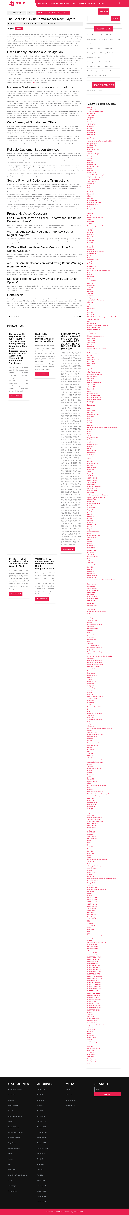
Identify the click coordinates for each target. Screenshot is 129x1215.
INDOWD (90, 312)
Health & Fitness (13, 1127)
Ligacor (89, 895)
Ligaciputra (90, 694)
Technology (12, 1186)
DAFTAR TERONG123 (94, 976)
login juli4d (90, 1050)
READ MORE (16, 396)
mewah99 (90, 929)
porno (89, 255)
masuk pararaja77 (93, 1023)
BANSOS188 (91, 586)
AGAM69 (90, 476)
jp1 (88, 709)
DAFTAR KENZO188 (94, 993)
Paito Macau (91, 722)
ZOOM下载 (91, 715)
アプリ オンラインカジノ (95, 177)
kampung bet (91, 524)
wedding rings (91, 618)
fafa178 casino (92, 122)
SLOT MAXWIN (92, 488)
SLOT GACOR (92, 588)
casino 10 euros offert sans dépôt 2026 (99, 141)
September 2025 (42, 1148)
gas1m (89, 274)
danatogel (90, 1035)
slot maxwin (91, 308)
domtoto (90, 630)
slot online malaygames (94, 955)
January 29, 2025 (15, 23)
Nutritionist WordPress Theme (58, 1212)
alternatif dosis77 (92, 944)
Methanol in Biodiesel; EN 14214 (97, 325)
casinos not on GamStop (95, 217)
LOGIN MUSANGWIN (94, 999)
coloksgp (90, 885)
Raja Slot (90, 198)
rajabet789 (90, 516)
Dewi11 (89, 677)
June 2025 (40, 1164)
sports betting (91, 1037)
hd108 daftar (91, 828)
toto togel (90, 465)
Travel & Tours (12, 1191)
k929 (89, 921)
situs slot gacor (92, 868)
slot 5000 (90, 847)
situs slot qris (91, 537)
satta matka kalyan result (95, 762)
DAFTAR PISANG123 (94, 972)
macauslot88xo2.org (93, 414)
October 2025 (41, 1143)
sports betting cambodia (95, 821)
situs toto (90, 690)
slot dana (90, 766)
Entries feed (69, 1095)
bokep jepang (91, 584)
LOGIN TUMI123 (92, 1001)
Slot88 (89, 459)
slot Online (90, 454)
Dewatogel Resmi (93, 743)
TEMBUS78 (91, 406)
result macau (91, 467)
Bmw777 (90, 236)
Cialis (89, 370)
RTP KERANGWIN (93, 590)
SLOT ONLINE (92, 478)
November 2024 (42, 1202)
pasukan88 (90, 425)
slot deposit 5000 (92, 628)
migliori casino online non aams (97, 813)
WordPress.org (70, 1105)
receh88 (90, 461)
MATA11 (90, 741)
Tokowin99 (90, 1052)
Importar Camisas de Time (95, 664)
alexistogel (90, 126)
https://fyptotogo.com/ (94, 382)
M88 (88, 187)
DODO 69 (90, 594)
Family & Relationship (86, 3)
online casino (91, 681)
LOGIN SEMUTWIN (93, 995)
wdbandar (90, 658)
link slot (89, 671)
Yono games (91, 156)
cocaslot (90, 213)
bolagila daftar (91, 209)
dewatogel (90, 552)
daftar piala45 (91, 919)
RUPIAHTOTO (92, 802)
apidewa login (91, 253)
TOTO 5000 (91, 1029)
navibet (89, 168)
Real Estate (12, 1169)
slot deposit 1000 (92, 948)
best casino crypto (93, 556)
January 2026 (41, 1127)
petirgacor (90, 346)
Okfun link (90, 268)
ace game (90, 117)
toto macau (91, 637)
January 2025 (41, 1191)
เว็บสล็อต (90, 302)
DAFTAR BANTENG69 (94, 978)
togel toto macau (92, 881)
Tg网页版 (90, 1014)
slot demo (90, 442)
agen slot (90, 874)
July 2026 (40, 1095)
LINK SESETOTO (93, 548)
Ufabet (89, 730)
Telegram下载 (91, 109)
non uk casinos (92, 565)
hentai (89, 533)
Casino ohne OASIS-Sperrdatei (97, 942)
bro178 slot (91, 361)
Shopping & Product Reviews (17, 1175)
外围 (88, 560)
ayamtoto (90, 569)
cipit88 (89, 471)
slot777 (89, 613)
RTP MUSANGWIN (93, 599)
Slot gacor (90, 249)
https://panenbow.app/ (94, 397)
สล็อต (89, 196)
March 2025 (41, 1180)
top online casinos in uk (94, 647)
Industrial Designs (14, 1137)
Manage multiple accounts (95, 336)
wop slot (90, 412)
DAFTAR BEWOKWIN (94, 957)
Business (54, 3)
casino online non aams (94, 582)
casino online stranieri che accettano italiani (101, 580)
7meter (89, 679)
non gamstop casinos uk (95, 374)
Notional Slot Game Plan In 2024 (99, 48)
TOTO (89, 435)
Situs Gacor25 (91, 609)
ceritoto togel (91, 804)
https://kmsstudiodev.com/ (95, 792)
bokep (89, 238)
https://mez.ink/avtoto (94, 527)
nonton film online (93, 260)
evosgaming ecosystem (94, 719)
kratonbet (90, 170)
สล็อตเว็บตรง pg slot (93, 372)
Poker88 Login (92, 736)
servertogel (91, 1054)
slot (34, 82)
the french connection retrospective (98, 270)
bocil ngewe (91, 853)
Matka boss (91, 872)
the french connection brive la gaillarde (99, 728)
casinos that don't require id (96, 497)
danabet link (91, 669)
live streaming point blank (95, 707)
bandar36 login (92, 639)
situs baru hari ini (92, 823)
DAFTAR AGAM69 (93, 961)
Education (11, 1111)
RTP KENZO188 (92, 597)
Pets (9, 1164)
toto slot (89, 940)
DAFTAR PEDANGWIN (94, 970)
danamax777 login (93, 154)
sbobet (89, 107)
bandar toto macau (93, 192)
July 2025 (40, 1159)
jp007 (89, 840)
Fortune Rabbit (92, 376)
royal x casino (91, 914)
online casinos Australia (94, 768)
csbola (89, 1033)
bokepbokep (91, 917)
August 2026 (41, 1089)
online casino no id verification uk (97, 495)
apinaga (90, 158)
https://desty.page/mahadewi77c (97, 785)
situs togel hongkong (94, 866)
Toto (88, 304)
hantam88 (90, 221)
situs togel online (92, 745)
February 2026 (41, 1121)
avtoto (89, 927)
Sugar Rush (91, 510)
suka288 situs (91, 507)
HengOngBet (91, 577)
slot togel (90, 808)
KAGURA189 (91, 832)
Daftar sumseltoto (93, 353)
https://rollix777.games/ (94, 315)
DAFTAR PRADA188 (93, 1010)
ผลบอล (89, 505)
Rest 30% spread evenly (95, 696)
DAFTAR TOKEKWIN (94, 486)
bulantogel (90, 402)
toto (88, 207)
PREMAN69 (91, 484)
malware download (93, 531)
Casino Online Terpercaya (95, 300)
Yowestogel (91, 925)
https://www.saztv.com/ (94, 624)
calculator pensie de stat (95, 936)
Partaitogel (90, 891)
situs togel (90, 938)
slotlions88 (90, 1016)
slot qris (89, 772)
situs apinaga (91, 181)
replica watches (92, 838)
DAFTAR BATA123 (93, 959)
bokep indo (90, 389)
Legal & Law (12, 1143)
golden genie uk (92, 204)
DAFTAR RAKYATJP (93, 974)
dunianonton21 (92, 953)
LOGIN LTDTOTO (93, 522)
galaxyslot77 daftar (93, 166)
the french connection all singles (97, 859)
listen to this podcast (93, 329)
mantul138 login (92, 444)
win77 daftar (91, 124)
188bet (89, 421)
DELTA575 (90, 571)
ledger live (90, 501)
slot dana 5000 (92, 605)
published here (92, 675)
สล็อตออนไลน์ (91, 499)
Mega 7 (89, 529)
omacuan (90, 541)
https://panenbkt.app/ (94, 395)
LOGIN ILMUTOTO (93, 503)
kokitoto (89, 544)
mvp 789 (90, 262)
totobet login (91, 285)
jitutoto (89, 747)
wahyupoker (91, 1027)
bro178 (89, 344)
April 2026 (40, 1111)
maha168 (90, 162)
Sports (10, 1180)
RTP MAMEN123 (92, 601)
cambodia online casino (94, 660)
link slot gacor (91, 323)
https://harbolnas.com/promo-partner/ (99, 794)
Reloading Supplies (93, 1048)
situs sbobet (91, 758)
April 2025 (40, 1175)
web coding (91, 688)
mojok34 (90, 649)
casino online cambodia (94, 662)
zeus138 (90, 753)
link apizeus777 (92, 876)
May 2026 (40, 1105)
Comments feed (71, 1100)
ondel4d (90, 870)
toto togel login (92, 1059)
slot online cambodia (93, 819)
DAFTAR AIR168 (92, 991)
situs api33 (90, 357)
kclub (89, 215)
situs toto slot (91, 450)
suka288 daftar (92, 334)
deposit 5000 (91, 281)
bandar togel (91, 806)
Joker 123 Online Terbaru (17, 13)
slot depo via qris (92, 1042)
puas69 (89, 512)
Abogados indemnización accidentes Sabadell (102, 427)
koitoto (89, 120)
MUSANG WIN (92, 491)
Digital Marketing (67, 3)
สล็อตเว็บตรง (91, 910)
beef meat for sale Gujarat (95, 652)
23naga (89, 622)
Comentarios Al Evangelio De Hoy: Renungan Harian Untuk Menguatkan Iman (45, 564)
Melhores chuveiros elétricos (96, 889)
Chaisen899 (91, 452)
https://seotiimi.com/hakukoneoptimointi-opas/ (102, 878)
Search (104, 11)
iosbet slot (90, 247)
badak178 (90, 469)
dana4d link (91, 573)
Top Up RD (90, 115)
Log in (68, 1089)
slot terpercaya (92, 781)
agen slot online (92, 698)
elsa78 (89, 223)
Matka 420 (90, 194)
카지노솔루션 (91, 836)
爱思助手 (90, 739)
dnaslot (89, 1063)
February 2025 (41, 1186)
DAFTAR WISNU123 (93, 980)
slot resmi (90, 912)
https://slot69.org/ (92, 393)
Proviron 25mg (92, 575)
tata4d (89, 787)
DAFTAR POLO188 (93, 965)
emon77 (90, 151)
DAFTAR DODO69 (93, 963)
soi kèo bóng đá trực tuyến (95, 175)
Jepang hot (91, 368)
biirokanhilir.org (92, 887)
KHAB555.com (92, 1020)
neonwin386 (91, 132)
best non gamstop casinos (95, 251)
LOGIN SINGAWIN (93, 1003)
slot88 (89, 705)
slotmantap (90, 626)
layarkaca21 (91, 673)
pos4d (89, 408)
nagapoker (90, 830)
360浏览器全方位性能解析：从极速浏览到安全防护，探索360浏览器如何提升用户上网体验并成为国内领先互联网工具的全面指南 (70, 341)
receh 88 (90, 446)
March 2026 (41, 1116)
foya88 (89, 423)
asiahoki (90, 457)
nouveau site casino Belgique (96, 349)
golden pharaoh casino (94, 202)
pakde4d (90, 283)
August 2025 (41, 1153)
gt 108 (89, 777)
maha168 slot (91, 164)
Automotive (43, 3)
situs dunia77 (91, 825)
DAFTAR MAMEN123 (94, 1006)
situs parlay (91, 815)
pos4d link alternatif (93, 327)
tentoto (89, 279)
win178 (89, 230)
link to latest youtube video (95, 226)
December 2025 (42, 1132)
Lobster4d (90, 416)
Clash (89, 539)
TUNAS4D (90, 563)
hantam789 (91, 779)
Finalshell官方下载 (93, 359)
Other (10, 1153)
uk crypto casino (92, 463)
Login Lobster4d (92, 438)
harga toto (90, 276)
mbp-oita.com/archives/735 (96, 1025)
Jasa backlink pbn (93, 645)
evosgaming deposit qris (95, 734)
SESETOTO (91, 554)
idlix (88, 185)
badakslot (90, 147)
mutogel (90, 789)
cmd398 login (91, 429)
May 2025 (40, 1169)
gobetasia (90, 749)
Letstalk (89, 380)
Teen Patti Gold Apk (93, 179)
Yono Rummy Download (95, 111)
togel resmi (90, 130)
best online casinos (93, 666)
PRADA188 (91, 493)
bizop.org (90, 764)
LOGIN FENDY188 (93, 997)
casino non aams (92, 616)
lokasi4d (90, 243)
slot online (90, 378)
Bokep (89, 391)
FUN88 (89, 893)
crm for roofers (92, 200)
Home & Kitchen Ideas (15, 1132)
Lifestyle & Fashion (14, 1148)
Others (101, 3)
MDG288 (90, 232)
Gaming (10, 1121)
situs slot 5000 (92, 732)
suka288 (90, 296)
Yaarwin (89, 264)
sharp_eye (29, 23)
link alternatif (91, 113)
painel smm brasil (93, 149)
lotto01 (89, 1012)
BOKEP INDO (91, 550)
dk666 (89, 711)
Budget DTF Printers (93, 883)
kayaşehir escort (92, 143)
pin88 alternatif (92, 266)
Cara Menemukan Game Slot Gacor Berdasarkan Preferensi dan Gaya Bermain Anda (103, 39)
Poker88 (90, 567)
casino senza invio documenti (96, 611)
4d (88, 950)
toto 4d (89, 440)
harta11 (89, 448)
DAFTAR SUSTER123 (94, 989)
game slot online (92, 635)
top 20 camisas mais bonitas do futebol (99, 656)
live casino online (92, 946)
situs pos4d (91, 338)
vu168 (89, 310)
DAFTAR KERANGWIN (94, 967)
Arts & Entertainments (15, 1089)
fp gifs (89, 641)
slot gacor (90, 137)
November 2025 (42, 1137)
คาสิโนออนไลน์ (92, 145)
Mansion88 (90, 139)
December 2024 (42, 1196)
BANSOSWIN (91, 546)
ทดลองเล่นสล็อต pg (93, 796)
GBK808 (90, 923)
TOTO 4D (90, 861)
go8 (88, 272)
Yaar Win (90, 287)
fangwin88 (90, 474)
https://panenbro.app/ (94, 399)
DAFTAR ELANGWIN (94, 1008)
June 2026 (40, 1100)
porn (88, 404)
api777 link (90, 1031)
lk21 (88, 257)
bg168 (89, 842)
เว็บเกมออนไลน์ (92, 173)
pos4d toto (90, 798)
